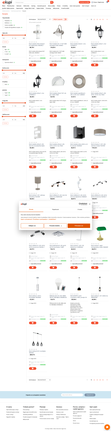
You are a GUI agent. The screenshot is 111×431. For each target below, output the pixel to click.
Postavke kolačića (54, 225)
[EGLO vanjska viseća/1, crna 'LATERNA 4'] (79, 32)
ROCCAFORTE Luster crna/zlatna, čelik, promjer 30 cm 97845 (78, 296)
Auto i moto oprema (75, 6)
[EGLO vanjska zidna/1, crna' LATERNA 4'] (99, 32)
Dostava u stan (60, 412)
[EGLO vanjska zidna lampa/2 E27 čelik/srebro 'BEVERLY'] (37, 32)
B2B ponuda (56, 8)
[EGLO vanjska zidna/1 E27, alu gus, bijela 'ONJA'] (58, 81)
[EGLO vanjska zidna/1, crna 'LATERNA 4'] (37, 81)
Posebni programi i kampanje (30, 417)
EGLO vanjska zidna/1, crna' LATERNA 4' (98, 44)
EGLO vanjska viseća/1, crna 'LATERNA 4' (78, 44)
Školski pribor (10, 6)
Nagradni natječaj (10, 417)
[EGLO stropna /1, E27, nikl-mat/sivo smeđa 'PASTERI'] (99, 132)
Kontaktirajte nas (94, 421)
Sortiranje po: (32, 19)
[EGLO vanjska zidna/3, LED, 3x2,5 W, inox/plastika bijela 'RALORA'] (37, 132)
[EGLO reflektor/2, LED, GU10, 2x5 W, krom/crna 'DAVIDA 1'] (37, 234)
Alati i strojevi (85, 6)
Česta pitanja (26, 409)
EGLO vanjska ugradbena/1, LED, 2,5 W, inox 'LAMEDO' (78, 94)
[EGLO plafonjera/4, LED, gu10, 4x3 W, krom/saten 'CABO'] (58, 234)
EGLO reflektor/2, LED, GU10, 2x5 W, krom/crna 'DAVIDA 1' (37, 246)
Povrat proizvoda (77, 418)
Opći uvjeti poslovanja (95, 409)
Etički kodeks (93, 418)
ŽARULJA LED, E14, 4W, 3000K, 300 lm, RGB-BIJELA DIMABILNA (58, 296)
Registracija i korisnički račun (30, 412)
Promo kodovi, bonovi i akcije (47, 418)
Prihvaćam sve (79, 225)
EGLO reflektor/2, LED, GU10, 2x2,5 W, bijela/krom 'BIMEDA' (78, 196)
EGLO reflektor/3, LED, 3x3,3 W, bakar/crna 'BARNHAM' (58, 196)
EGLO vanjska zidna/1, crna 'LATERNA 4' (36, 94)
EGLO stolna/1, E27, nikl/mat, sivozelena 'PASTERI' (37, 196)
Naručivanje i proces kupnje (46, 412)
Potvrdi (5, 41)
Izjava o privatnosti (94, 412)
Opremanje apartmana (16, 11)
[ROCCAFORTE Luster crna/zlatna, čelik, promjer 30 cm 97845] (79, 284)
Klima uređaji (51, 6)
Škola (3, 6)
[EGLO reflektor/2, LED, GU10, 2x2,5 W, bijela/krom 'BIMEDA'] (79, 183)
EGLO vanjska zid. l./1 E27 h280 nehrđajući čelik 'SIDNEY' (58, 44)
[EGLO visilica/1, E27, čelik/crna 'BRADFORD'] (99, 284)
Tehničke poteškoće (28, 414)
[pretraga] (52, 2)
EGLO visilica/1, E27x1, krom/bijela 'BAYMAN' (35, 296)
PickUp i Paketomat (61, 414)
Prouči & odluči (65, 8)
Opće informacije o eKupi (12, 409)
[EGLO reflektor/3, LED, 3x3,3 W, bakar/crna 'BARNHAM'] (58, 183)
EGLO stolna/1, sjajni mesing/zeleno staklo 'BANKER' (99, 246)
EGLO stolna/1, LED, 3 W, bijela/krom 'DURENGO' (77, 246)
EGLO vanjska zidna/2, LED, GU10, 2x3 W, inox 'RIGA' (57, 145)
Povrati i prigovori (77, 416)
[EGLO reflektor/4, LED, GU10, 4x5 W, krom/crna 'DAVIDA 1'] (99, 183)
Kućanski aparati (41, 6)
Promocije (48, 8)
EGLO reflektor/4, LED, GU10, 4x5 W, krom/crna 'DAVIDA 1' (99, 196)
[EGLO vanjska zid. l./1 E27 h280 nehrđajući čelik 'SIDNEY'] (58, 32)
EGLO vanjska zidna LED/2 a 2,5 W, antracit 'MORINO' (79, 145)
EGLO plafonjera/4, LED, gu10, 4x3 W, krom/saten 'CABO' (58, 246)
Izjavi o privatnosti (26, 219)
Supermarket (19, 8)
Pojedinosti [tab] (55, 209)
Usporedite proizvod (35, 61)
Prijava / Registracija (98, 2)
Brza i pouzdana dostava (62, 409)
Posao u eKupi (9, 414)
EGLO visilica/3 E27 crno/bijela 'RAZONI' (37, 352)
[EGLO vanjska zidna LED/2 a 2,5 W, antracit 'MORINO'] (79, 132)
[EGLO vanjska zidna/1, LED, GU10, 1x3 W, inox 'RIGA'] (99, 81)
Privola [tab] (31, 209)
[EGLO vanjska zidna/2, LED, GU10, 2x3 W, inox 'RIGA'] (58, 132)
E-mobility (65, 6)
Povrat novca (76, 423)
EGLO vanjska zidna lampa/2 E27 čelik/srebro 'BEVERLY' (37, 44)
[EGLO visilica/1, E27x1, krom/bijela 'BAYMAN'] (37, 284)
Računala (19, 6)
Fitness (58, 6)
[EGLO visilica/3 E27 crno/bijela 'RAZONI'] (37, 339)
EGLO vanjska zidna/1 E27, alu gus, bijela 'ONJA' (58, 94)
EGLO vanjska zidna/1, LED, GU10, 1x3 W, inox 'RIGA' (98, 94)
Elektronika (26, 6)
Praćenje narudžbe (84, 2)
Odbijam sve (32, 225)
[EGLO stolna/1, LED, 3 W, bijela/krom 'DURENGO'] (79, 234)
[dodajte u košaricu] (32, 65)
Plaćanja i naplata (44, 409)
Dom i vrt (93, 6)
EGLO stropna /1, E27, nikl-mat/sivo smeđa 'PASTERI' (98, 145)
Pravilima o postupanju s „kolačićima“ (44, 219)
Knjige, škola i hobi (29, 8)
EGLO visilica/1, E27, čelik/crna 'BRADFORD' (99, 296)
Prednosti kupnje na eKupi (12, 412)
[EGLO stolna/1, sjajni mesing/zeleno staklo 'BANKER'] (99, 234)
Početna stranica (5, 11)
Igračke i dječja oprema (8, 8)
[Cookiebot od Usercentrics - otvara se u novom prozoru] (80, 204)
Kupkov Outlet (40, 8)
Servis (74, 420)
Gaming (33, 6)
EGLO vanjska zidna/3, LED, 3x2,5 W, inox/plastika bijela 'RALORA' (37, 145)
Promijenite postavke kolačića (97, 423)
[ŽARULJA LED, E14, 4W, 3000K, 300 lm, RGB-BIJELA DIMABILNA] (58, 284)
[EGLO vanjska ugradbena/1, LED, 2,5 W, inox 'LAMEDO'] (79, 81)
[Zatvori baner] (89, 204)
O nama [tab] (80, 209)
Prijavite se (90, 395)
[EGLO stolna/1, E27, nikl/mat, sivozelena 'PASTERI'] (37, 183)
